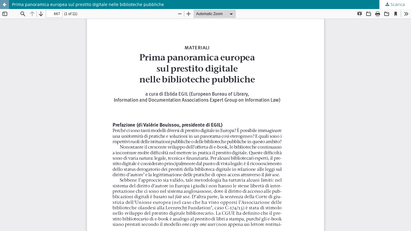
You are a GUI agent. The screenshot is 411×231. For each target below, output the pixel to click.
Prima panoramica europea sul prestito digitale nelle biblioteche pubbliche (88, 4)
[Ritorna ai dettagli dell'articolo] (4, 4)
